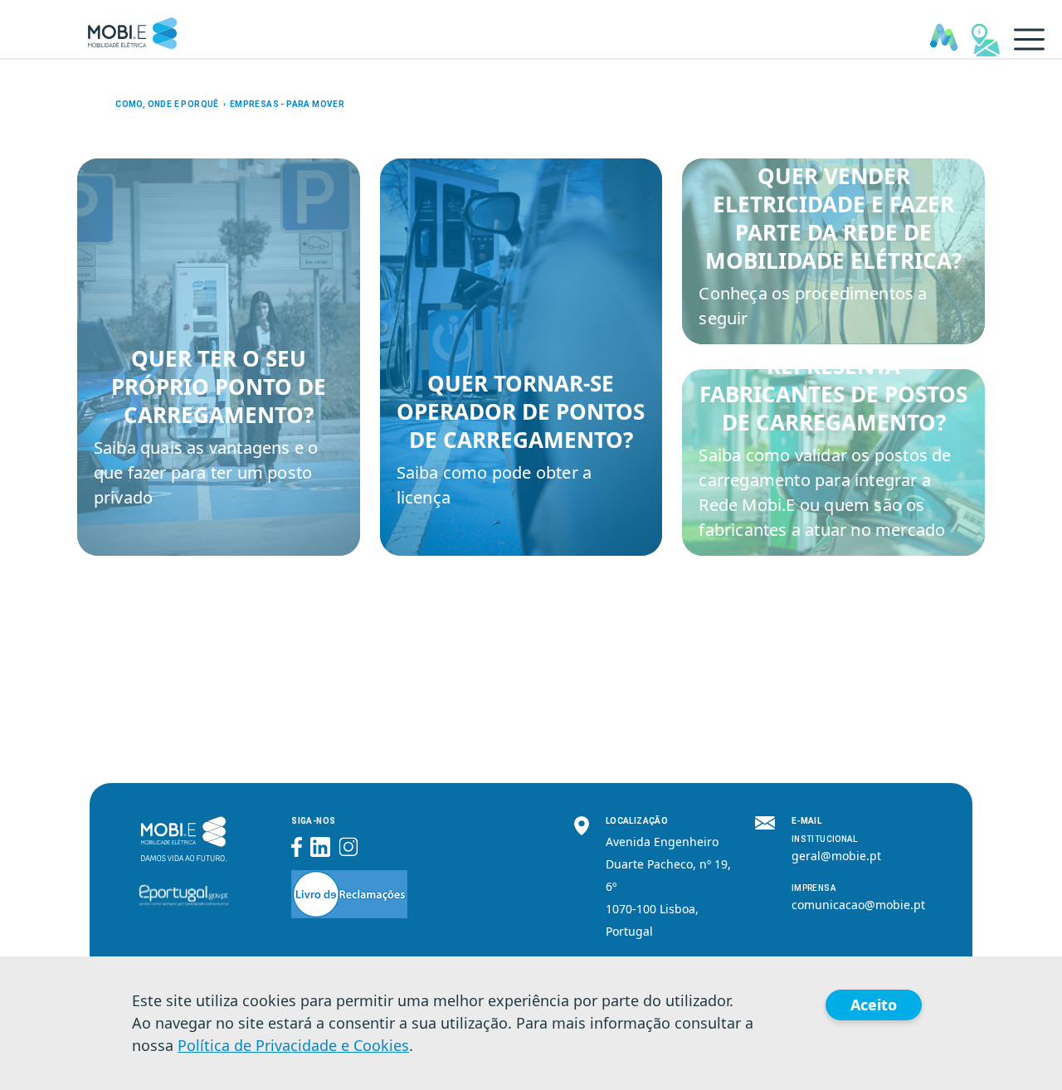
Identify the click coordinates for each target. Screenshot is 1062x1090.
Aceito (873, 1005)
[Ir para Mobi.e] (132, 29)
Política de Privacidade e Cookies (293, 1045)
